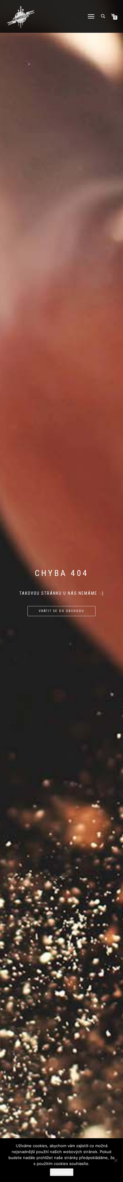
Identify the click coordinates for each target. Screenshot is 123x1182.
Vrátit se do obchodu (61, 611)
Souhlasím (61, 1172)
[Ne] (116, 1160)
